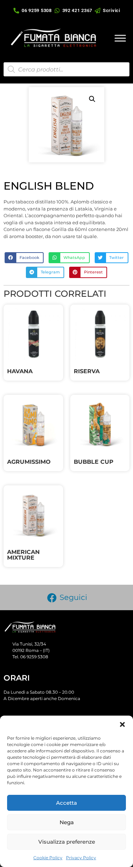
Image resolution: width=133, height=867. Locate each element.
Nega (67, 822)
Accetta (66, 802)
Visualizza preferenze (66, 841)
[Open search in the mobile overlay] (66, 69)
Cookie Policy (47, 857)
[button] (122, 724)
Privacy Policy (81, 857)
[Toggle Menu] (120, 38)
